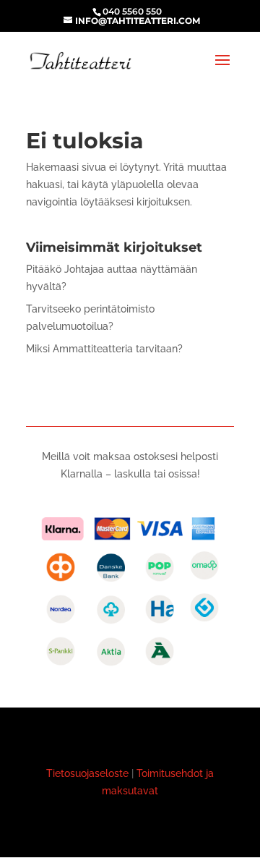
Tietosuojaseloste (87, 773)
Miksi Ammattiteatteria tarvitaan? (104, 348)
